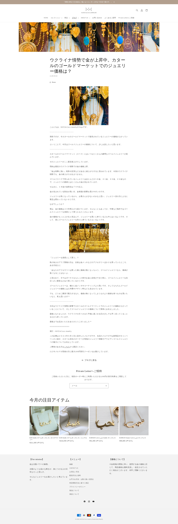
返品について (74, 490)
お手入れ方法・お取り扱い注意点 (81, 479)
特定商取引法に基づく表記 (79, 483)
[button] (56, 18)
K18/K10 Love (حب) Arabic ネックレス (102, 438)
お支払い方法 (74, 472)
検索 (71, 464)
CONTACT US (73, 468)
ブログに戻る (90, 360)
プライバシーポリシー (77, 487)
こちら (67, 347)
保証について (74, 494)
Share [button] (54, 82)
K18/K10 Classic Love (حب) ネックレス (132, 438)
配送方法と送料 (75, 475)
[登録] (106, 385)
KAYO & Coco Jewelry (86, 519)
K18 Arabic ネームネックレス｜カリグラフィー (44, 438)
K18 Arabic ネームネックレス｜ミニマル (73, 438)
